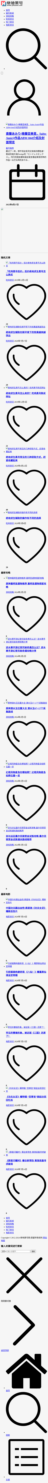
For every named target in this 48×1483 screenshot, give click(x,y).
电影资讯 (10, 25)
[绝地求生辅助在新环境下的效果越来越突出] (25, 327)
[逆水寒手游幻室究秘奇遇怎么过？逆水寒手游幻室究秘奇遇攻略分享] (26, 642)
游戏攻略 (10, 16)
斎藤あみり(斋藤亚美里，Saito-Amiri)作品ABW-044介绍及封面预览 (26, 138)
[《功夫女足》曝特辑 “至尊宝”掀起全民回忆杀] (26, 1091)
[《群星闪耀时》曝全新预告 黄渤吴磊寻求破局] (26, 1155)
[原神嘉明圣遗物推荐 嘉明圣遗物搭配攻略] (25, 578)
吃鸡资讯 (10, 19)
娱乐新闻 (10, 13)
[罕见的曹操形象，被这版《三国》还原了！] (25, 1027)
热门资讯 (10, 22)
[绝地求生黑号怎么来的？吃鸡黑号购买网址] (25, 388)
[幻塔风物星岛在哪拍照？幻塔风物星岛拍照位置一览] (26, 767)
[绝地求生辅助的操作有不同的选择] (21, 513)
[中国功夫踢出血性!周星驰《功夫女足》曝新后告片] (26, 903)
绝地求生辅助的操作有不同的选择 (23, 518)
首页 (8, 10)
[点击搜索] (26, 69)
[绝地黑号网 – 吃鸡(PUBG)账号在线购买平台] (12, 5)
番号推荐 (10, 148)
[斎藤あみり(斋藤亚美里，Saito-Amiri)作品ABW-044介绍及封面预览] (26, 127)
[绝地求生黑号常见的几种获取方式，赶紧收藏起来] (26, 452)
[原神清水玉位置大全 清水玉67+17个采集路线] (26, 703)
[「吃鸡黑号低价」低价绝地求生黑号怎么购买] (26, 266)
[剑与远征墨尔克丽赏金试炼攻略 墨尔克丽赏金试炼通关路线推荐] (26, 831)
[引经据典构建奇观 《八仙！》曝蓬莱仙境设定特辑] (26, 966)
